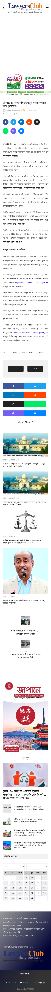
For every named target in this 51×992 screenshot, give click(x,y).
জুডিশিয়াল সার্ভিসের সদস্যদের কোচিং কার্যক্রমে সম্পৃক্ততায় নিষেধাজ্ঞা (28, 820)
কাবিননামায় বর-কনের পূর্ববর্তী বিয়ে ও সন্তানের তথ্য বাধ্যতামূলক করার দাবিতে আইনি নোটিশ (22, 542)
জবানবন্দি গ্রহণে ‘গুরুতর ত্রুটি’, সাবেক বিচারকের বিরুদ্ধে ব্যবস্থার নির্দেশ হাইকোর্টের (24, 465)
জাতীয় (23, 110)
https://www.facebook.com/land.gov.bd (31, 282)
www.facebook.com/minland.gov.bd (29, 332)
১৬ (26, 888)
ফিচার (15, 352)
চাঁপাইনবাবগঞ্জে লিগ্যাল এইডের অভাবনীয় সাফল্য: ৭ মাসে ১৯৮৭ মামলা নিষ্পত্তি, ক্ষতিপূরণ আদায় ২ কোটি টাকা (29, 833)
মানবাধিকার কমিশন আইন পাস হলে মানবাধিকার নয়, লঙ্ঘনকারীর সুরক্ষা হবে (29, 808)
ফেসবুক (23, 352)
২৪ (32, 893)
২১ (13, 893)
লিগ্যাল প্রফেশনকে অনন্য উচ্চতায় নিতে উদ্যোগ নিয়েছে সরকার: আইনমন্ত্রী (23, 602)
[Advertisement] (25, 43)
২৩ (26, 893)
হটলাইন (41, 352)
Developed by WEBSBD (25, 989)
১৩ (6, 888)
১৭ (32, 888)
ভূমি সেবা (32, 352)
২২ (20, 893)
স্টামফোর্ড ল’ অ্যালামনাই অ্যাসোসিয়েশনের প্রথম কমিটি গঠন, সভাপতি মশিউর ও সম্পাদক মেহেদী (30, 845)
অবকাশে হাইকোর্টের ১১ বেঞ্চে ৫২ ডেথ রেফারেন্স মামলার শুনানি (25, 631)
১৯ (44, 888)
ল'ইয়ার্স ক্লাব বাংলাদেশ (13, 110)
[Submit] (29, 122)
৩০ (26, 898)
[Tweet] (13, 122)
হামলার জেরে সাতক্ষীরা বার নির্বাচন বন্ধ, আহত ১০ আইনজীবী (25, 655)
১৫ (20, 888)
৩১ (32, 898)
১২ (45, 883)
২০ (6, 893)
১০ (32, 883)
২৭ (6, 898)
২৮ (13, 898)
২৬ (44, 893)
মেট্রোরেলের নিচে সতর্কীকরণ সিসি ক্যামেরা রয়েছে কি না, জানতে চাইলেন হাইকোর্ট (24, 503)
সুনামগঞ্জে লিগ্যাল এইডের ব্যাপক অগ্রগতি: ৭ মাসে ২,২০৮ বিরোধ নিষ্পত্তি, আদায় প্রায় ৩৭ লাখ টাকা (24, 795)
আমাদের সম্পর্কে (26, 974)
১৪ (13, 888)
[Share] (5, 122)
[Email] (37, 122)
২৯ (20, 898)
